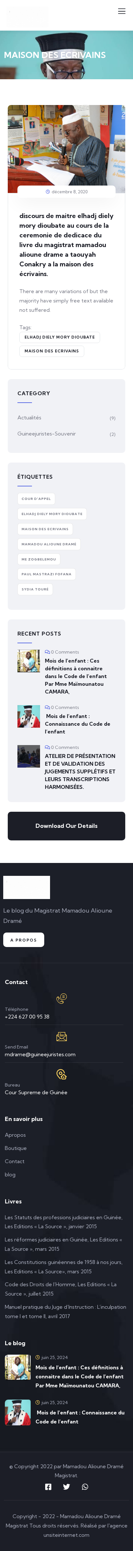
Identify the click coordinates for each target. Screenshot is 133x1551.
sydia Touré (35, 589)
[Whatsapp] (84, 1486)
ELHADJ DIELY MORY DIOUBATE (60, 337)
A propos (23, 940)
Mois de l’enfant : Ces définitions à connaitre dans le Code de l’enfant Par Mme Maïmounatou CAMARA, (76, 676)
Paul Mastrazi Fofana (47, 574)
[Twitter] (66, 1486)
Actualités (29, 417)
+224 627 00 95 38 (27, 1016)
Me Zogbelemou (39, 559)
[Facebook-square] (48, 1486)
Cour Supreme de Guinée (36, 1092)
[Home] (26, 887)
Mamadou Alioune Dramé (49, 544)
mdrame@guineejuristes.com (40, 1054)
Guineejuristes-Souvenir (46, 433)
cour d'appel (36, 499)
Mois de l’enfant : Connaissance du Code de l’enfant (77, 724)
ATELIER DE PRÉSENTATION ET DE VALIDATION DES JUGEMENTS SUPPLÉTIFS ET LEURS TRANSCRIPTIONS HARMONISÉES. (80, 771)
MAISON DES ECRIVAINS (52, 351)
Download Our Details (66, 825)
